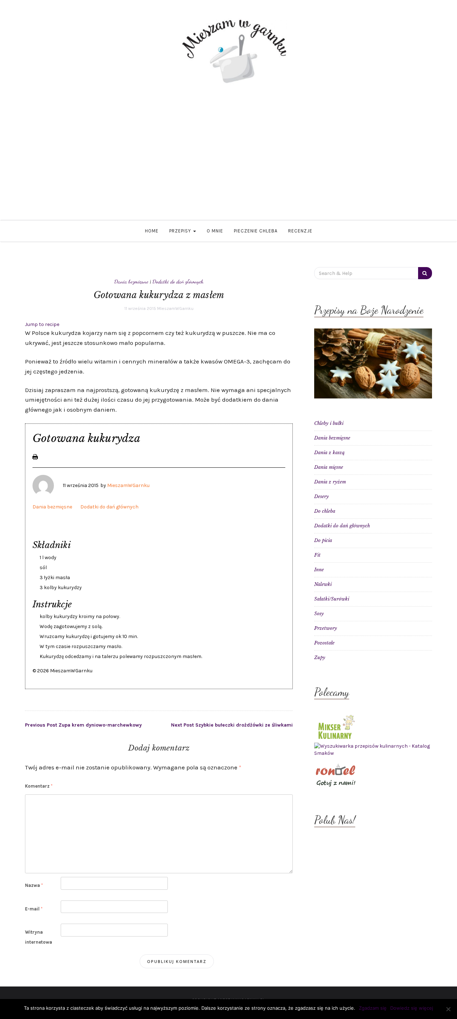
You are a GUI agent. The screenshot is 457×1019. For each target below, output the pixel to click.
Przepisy (180, 231)
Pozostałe (324, 643)
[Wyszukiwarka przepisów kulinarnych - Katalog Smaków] (373, 750)
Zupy (319, 657)
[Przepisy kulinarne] (335, 726)
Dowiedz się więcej (411, 1008)
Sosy (319, 614)
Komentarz (38, 786)
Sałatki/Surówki (331, 599)
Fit (317, 555)
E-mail (33, 909)
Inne (319, 570)
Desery (321, 496)
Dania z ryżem (330, 482)
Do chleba (324, 511)
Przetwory (325, 628)
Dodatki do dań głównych (178, 281)
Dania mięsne (328, 467)
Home (152, 231)
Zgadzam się (373, 1008)
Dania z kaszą (329, 453)
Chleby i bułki (328, 423)
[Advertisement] (228, 152)
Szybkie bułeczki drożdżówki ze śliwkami (232, 725)
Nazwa (34, 885)
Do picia (323, 540)
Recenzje (300, 231)
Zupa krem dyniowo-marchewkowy (83, 725)
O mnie (215, 231)
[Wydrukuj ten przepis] (35, 456)
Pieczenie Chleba (255, 231)
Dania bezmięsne (131, 281)
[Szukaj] (425, 273)
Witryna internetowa (38, 936)
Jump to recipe (42, 324)
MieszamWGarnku (175, 308)
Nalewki (323, 584)
